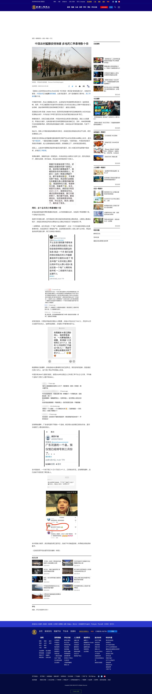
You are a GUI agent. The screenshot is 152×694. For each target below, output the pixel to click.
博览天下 (41, 655)
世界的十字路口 (68, 658)
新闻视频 (57, 637)
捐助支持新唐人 (84, 631)
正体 (70, 1)
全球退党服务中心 (75, 680)
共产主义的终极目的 (111, 647)
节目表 (65, 631)
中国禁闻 (56, 644)
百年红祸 (96, 237)
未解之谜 (76, 640)
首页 (33, 38)
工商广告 (108, 669)
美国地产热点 (77, 656)
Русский (100, 624)
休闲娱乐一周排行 (99, 132)
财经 (45, 645)
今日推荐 (96, 99)
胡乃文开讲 (87, 644)
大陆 (43, 38)
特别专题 (96, 230)
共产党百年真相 (110, 644)
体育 (50, 643)
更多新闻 (117, 163)
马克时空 (66, 660)
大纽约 (40, 624)
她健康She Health (89, 642)
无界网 (96, 680)
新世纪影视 (103, 680)
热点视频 (48, 650)
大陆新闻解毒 (68, 662)
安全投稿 (70, 676)
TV (111, 7)
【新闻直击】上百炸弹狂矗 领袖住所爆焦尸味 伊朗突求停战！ (112, 60)
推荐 (80, 7)
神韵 (55, 1)
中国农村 (40, 94)
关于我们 (42, 676)
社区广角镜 (57, 658)
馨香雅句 (76, 647)
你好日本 (97, 642)
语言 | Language (81, 1)
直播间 (73, 631)
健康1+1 (86, 640)
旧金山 (69, 624)
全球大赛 (48, 657)
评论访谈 (94, 7)
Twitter (116, 2)
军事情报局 (67, 653)
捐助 (99, 1)
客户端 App (92, 676)
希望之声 (66, 680)
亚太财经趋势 (58, 660)
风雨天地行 (109, 658)
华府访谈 (56, 653)
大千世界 (97, 653)
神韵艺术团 (43, 680)
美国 (40, 643)
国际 (40, 641)
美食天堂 (97, 647)
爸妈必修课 (77, 651)
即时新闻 (41, 653)
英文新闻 (89, 1)
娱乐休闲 (98, 637)
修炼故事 (108, 667)
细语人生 (66, 664)
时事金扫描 (67, 644)
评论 (40, 645)
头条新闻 (96, 44)
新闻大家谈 (67, 640)
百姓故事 (108, 662)
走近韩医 (86, 651)
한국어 (112, 624)
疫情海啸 (52, 94)
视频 (72, 7)
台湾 (45, 643)
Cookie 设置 (76, 691)
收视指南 (49, 676)
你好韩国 (97, 644)
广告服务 (77, 676)
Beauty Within (98, 651)
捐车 (104, 1)
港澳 (45, 641)
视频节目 (57, 631)
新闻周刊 (56, 651)
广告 (95, 1)
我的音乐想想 (98, 662)
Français (94, 624)
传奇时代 (108, 642)
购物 (108, 1)
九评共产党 (109, 651)
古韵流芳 (76, 644)
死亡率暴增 (42, 150)
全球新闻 (56, 640)
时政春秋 (66, 647)
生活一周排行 (98, 188)
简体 (73, 1)
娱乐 (50, 641)
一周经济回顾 (58, 656)
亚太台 (75, 624)
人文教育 (77, 637)
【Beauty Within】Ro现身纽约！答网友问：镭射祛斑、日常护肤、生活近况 (111, 151)
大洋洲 (55, 624)
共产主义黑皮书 (110, 660)
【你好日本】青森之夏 (110, 156)
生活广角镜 (98, 640)
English (87, 624)
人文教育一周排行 (99, 167)
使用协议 (63, 676)
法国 (65, 624)
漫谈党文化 (109, 664)
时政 (47, 38)
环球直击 (56, 642)
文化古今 (76, 653)
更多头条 (117, 94)
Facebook (113, 2)
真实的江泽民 (109, 653)
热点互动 (66, 642)
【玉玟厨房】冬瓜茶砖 (110, 135)
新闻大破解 (67, 651)
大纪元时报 (51, 680)
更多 (109, 680)
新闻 (68, 7)
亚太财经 (56, 662)
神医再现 (86, 649)
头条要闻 (41, 650)
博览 (88, 7)
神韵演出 (41, 657)
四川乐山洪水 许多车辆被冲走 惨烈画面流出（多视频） (111, 89)
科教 (45, 647)
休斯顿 (60, 624)
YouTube (119, 2)
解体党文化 (97, 233)
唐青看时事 (67, 656)
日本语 (106, 624)
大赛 (59, 1)
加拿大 (45, 624)
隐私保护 (56, 676)
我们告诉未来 (109, 640)
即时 (84, 7)
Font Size (83, 86)
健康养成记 (87, 647)
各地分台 (64, 1)
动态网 (90, 680)
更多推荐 (117, 128)
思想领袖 (66, 649)
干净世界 (58, 680)
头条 (76, 7)
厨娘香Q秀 (98, 656)
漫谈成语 (76, 649)
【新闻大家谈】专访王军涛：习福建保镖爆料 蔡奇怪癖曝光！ (111, 81)
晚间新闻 (56, 647)
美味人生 (97, 649)
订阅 (112, 631)
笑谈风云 (76, 642)
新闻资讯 (38, 38)
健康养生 (87, 637)
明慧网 (84, 680)
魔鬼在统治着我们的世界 (101, 241)
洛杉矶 (50, 624)
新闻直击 (56, 649)
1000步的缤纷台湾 (99, 659)
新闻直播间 (104, 7)
